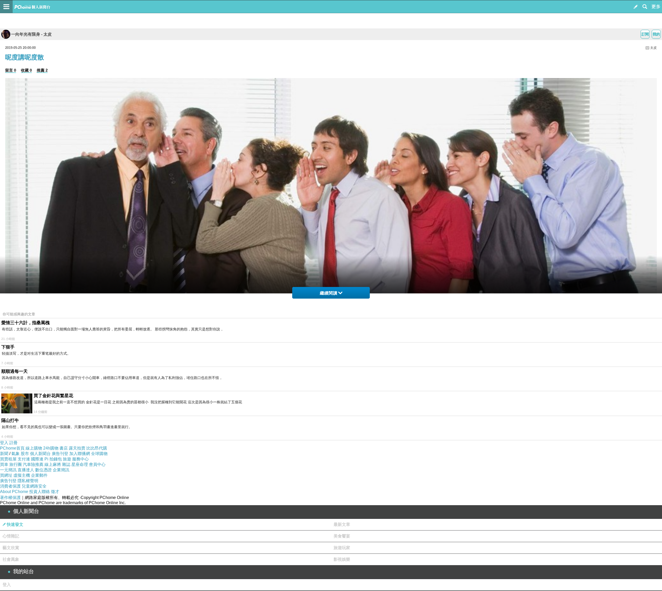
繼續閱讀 (328, 293)
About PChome (14, 491)
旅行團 (15, 464)
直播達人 (26, 470)
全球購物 (99, 453)
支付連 (24, 459)
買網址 (6, 475)
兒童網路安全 (34, 486)
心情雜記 (11, 536)
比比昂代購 (96, 448)
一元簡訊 (8, 470)
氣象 (15, 453)
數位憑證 (43, 470)
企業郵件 (39, 475)
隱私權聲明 (28, 481)
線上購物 (34, 448)
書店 (63, 448)
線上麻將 (52, 464)
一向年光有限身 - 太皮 (31, 34)
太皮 (653, 48)
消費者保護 (10, 486)
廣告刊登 (60, 453)
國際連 (37, 459)
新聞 (4, 453)
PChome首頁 (12, 448)
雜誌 (66, 464)
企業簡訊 (61, 470)
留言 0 (10, 70)
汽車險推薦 (33, 464)
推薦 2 (42, 70)
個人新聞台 (40, 453)
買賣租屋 (8, 459)
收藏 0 (26, 70)
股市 (25, 453)
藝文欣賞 (11, 547)
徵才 (55, 491)
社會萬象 (11, 559)
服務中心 (80, 459)
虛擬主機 (21, 475)
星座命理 (79, 464)
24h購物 (50, 448)
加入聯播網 (79, 453)
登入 (4, 443)
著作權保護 (10, 497)
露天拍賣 (77, 448)
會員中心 (97, 464)
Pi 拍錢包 (53, 459)
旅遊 (67, 459)
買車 (4, 464)
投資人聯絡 (39, 491)
